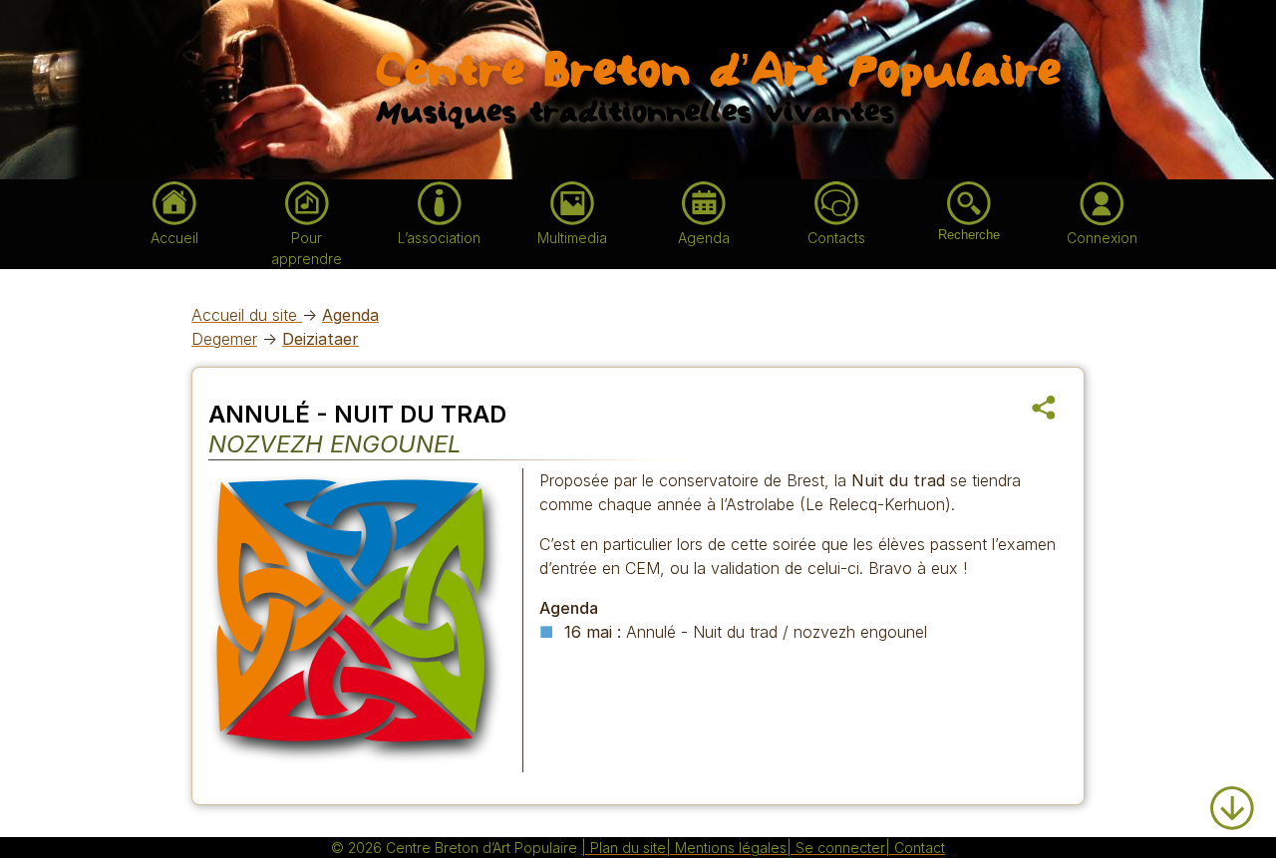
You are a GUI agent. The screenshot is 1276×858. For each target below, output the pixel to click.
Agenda (704, 237)
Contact (919, 847)
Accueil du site (246, 315)
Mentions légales (731, 847)
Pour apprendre (306, 248)
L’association (439, 237)
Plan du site (628, 847)
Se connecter (840, 847)
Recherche (969, 234)
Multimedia (572, 237)
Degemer (224, 339)
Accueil (174, 237)
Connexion (1102, 237)
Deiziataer (320, 339)
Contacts (836, 237)
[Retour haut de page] (1232, 774)
